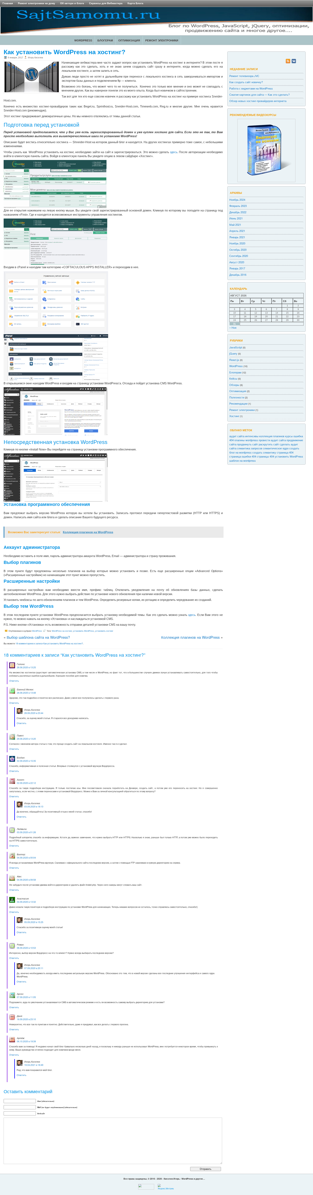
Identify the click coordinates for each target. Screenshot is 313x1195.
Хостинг (234, 416)
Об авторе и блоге (72, 3)
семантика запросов (249, 448)
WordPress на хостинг (62, 631)
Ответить (14, 680)
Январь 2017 (237, 268)
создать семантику (264, 452)
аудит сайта (236, 436)
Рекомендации (238, 403)
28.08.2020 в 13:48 (26, 692)
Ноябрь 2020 (237, 243)
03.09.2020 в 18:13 (33, 806)
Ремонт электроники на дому (36, 3)
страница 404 (285, 452)
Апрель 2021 (237, 230)
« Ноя (232, 327)
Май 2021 (235, 224)
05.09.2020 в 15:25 (33, 922)
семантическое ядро (276, 448)
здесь (173, 152)
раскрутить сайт (269, 444)
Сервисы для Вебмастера (105, 3)
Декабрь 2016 (237, 274)
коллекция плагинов (271, 436)
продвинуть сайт (247, 444)
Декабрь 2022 (237, 212)
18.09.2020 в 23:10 (26, 1019)
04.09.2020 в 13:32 (26, 901)
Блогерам (105, 40)
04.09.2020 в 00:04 (26, 857)
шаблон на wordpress (242, 460)
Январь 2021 (237, 237)
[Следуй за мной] (294, 62)
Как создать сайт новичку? (246, 82)
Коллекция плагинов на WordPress (190, 637)
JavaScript (235, 347)
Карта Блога (135, 3)
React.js (234, 359)
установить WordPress (83, 631)
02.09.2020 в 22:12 (26, 782)
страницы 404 (265, 456)
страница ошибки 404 (242, 456)
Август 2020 (236, 262)
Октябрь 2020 (238, 249)
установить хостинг (104, 631)
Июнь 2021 (236, 218)
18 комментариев (49, 643)
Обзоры (234, 384)
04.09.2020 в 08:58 (26, 879)
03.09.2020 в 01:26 (26, 832)
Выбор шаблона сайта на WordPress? (38, 637)
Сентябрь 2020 (238, 255)
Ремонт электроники (161, 40)
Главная (8, 3)
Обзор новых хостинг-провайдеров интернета (257, 101)
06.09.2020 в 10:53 (26, 947)
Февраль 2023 (238, 205)
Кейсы (233, 378)
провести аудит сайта (272, 440)
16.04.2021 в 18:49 (33, 1064)
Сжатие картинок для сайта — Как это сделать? (259, 94)
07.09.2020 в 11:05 (26, 997)
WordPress (83, 40)
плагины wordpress (246, 440)
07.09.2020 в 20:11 (33, 968)
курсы (289, 436)
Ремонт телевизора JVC (244, 76)
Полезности (236, 397)
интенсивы (251, 436)
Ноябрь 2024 (237, 199)
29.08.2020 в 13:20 (26, 738)
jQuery (233, 353)
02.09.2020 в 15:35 (26, 760)
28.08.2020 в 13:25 (26, 667)
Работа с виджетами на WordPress (251, 88)
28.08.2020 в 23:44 (33, 712)
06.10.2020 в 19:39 (26, 1041)
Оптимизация (129, 40)
